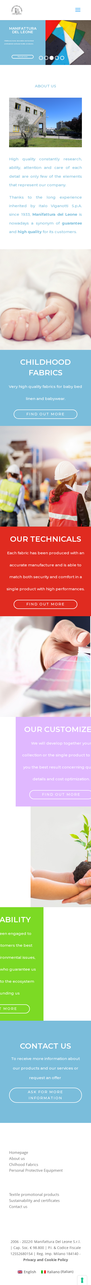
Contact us (18, 1206)
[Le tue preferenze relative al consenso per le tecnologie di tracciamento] (82, 1280)
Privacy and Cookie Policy (45, 1259)
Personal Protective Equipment (36, 1170)
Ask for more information (45, 1095)
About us (17, 1158)
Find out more (23, 57)
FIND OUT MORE (45, 414)
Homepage (18, 1152)
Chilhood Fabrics (23, 1164)
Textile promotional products (34, 1194)
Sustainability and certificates (34, 1200)
